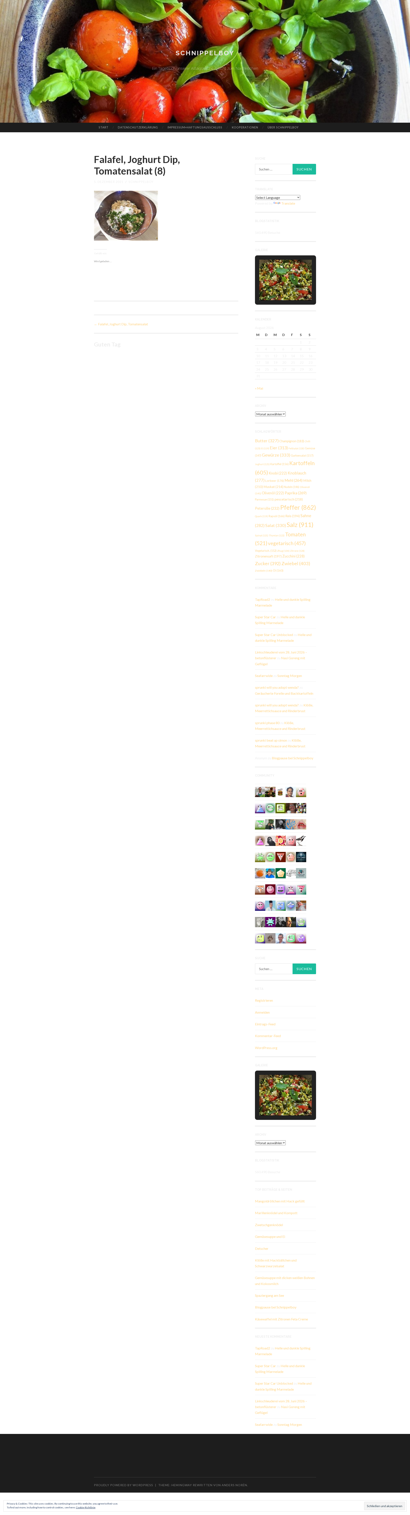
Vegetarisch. (266, 550)
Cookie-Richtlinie (85, 1507)
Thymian (276, 535)
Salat (275, 525)
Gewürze (276, 454)
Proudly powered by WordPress (123, 1485)
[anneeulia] (291, 922)
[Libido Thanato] (301, 922)
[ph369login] (280, 856)
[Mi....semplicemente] (291, 808)
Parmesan (264, 499)
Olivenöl (273, 493)
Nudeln (291, 487)
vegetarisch (287, 543)
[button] (276, 288)
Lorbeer (274, 480)
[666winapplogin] (260, 938)
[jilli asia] (260, 905)
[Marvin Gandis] (270, 824)
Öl (278, 570)
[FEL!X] (301, 905)
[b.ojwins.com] (301, 938)
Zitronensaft (268, 556)
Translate (288, 203)
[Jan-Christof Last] (280, 791)
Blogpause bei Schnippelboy (292, 758)
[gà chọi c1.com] (291, 905)
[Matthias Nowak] (280, 938)
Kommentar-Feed (268, 1036)
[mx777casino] (291, 938)
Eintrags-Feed (265, 1024)
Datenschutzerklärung (138, 127)
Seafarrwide (264, 676)
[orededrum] (291, 873)
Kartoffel (279, 464)
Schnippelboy (205, 53)
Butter (267, 440)
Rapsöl (276, 516)
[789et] (270, 889)
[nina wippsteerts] (301, 840)
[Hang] (301, 808)
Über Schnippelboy (283, 127)
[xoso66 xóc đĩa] (260, 856)
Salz (300, 524)
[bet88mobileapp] (280, 808)
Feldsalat (296, 448)
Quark (261, 516)
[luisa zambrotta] (280, 824)
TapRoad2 (262, 599)
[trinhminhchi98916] (291, 856)
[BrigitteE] (270, 938)
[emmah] (270, 905)
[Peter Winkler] (260, 791)
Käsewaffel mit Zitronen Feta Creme (281, 1319)
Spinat (261, 535)
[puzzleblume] (291, 824)
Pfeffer (298, 507)
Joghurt (262, 464)
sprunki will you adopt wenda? (277, 687)
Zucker (268, 563)
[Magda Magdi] (260, 922)
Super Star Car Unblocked (274, 635)
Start (103, 127)
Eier (279, 447)
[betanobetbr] (280, 905)
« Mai (259, 388)
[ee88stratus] (270, 922)
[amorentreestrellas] (270, 840)
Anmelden (262, 1012)
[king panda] (301, 889)
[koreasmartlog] (260, 840)
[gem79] (270, 808)
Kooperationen (245, 127)
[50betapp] (270, 856)
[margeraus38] (280, 873)
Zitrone (297, 550)
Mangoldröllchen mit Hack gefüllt (280, 1201)
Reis (292, 516)
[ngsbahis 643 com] (260, 824)
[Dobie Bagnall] (291, 889)
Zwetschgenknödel (269, 1225)
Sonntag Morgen (289, 676)
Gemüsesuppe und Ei (270, 1236)
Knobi (278, 473)
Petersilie (267, 508)
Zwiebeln (263, 570)
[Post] (260, 889)
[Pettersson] (270, 873)
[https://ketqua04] (280, 889)
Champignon (291, 441)
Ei (265, 448)
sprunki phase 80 (267, 723)
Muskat (273, 487)
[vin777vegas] (260, 808)
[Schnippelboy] (260, 873)
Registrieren (264, 1000)
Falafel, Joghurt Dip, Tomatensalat (121, 324)
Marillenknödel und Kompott (276, 1213)
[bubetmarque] (301, 791)
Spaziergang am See (269, 1295)
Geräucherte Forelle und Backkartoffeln (284, 693)
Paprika (296, 492)
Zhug (283, 550)
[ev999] (291, 840)
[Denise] (301, 873)
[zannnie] (301, 824)
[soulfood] (280, 840)
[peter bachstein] (270, 791)
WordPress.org (266, 1048)
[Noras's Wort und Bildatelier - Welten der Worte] (280, 922)
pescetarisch (288, 499)
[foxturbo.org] (301, 856)
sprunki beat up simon (271, 740)
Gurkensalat (302, 455)
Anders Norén (234, 1485)
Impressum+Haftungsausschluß (194, 127)
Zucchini (293, 556)
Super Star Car (265, 617)
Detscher (261, 1248)
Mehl (293, 480)
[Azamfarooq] (291, 791)
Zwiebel (295, 563)
